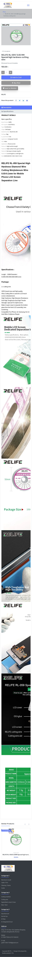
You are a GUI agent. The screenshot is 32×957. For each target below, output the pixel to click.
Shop (4, 12)
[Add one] (10, 72)
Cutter (3, 888)
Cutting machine (6, 896)
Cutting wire (4, 899)
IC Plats (3, 919)
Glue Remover (5, 913)
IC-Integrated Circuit (7, 922)
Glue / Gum (4, 905)
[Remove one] (3, 72)
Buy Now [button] (16, 83)
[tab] (16, 107)
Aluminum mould (6, 880)
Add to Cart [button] (17, 77)
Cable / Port (4, 882)
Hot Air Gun (4, 916)
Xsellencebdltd (6, 953)
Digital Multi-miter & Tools (8, 902)
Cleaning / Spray (6, 885)
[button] (9, 88)
